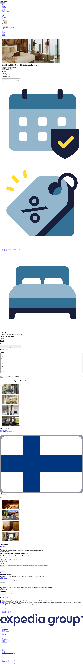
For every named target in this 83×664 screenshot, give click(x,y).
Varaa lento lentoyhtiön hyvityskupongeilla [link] (8, 660)
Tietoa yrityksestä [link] (5, 629)
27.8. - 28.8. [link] (2, 341)
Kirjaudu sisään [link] (4, 250)
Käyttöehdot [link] (4, 652)
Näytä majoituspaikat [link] (3, 561)
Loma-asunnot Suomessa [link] (6, 640)
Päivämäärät (4, 68)
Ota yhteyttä (4, 17)
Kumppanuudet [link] (4, 632)
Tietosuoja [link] (3, 650)
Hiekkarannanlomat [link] (3, 602)
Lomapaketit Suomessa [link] (5, 641)
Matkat (3, 18)
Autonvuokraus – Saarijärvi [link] (6, 612)
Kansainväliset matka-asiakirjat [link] (7, 661)
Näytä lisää (3, 371)
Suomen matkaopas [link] (5, 638)
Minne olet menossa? (5, 67)
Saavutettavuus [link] (4, 649)
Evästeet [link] (3, 651)
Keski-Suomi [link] (4, 32)
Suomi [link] (3, 33)
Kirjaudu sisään (5, 20)
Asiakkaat (3, 69)
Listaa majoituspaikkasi (5, 16)
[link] (10, 4)
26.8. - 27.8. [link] (2, 339)
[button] (41, 608)
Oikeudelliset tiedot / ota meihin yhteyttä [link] (8, 653)
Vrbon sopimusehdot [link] (5, 648)
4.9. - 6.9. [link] (1, 344)
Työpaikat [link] (3, 630)
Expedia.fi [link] (3, 35)
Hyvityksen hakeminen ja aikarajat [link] (7, 659)
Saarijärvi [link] (3, 31)
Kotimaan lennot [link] (4, 642)
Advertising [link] (4, 633)
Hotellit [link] (3, 34)
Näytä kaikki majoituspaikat (4, 551)
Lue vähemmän (3, 560)
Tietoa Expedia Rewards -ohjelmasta (9, 27)
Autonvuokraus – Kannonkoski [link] (7, 611)
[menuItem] (3, 37)
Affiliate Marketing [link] (5, 634)
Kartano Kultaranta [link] (8, 603)
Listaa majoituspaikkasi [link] (5, 631)
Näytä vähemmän (3, 494)
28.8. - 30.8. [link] (2, 342)
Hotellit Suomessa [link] (5, 639)
